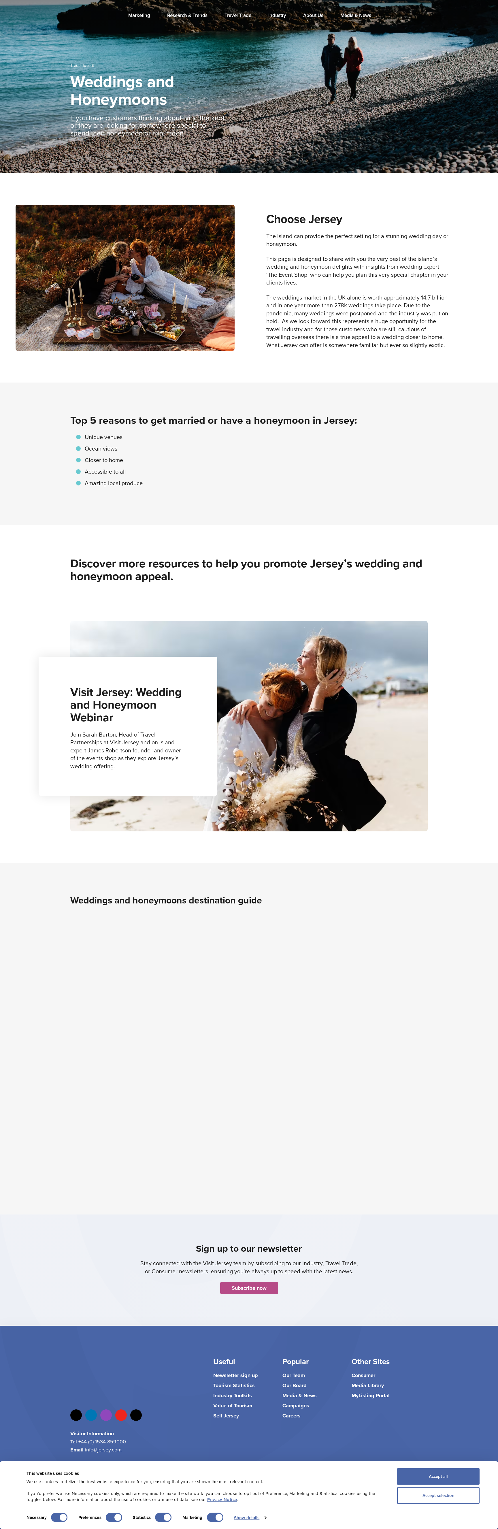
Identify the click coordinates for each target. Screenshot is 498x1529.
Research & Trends (188, 15)
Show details (246, 1518)
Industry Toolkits (232, 1395)
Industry (277, 15)
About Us (314, 15)
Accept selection (438, 1495)
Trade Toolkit (82, 65)
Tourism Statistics (234, 1385)
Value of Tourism (232, 1405)
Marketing (139, 15)
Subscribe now (249, 1288)
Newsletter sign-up (235, 1375)
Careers (291, 1415)
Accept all (438, 1476)
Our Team (293, 1375)
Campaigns (295, 1405)
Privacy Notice (222, 1499)
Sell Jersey (226, 1415)
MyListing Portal (371, 1395)
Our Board (294, 1385)
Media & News (356, 15)
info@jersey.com (103, 1449)
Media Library (368, 1385)
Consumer (363, 1375)
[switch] (114, 1517)
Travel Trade (238, 15)
